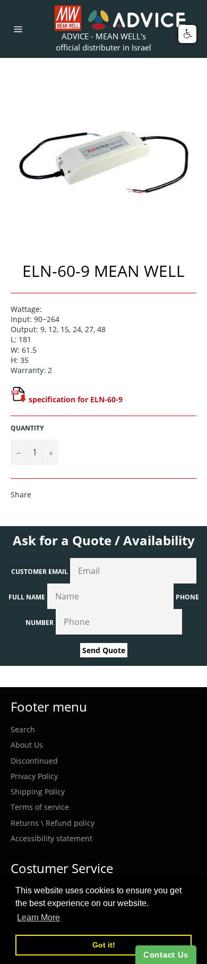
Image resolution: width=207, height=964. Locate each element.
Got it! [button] (103, 945)
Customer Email (39, 571)
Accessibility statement (51, 838)
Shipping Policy (38, 792)
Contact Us (165, 954)
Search (23, 729)
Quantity (27, 428)
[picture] (19, 399)
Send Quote (103, 650)
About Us (27, 745)
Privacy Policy (34, 776)
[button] (187, 34)
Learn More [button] (38, 917)
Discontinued (34, 761)
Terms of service (40, 807)
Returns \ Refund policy (52, 823)
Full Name (26, 597)
